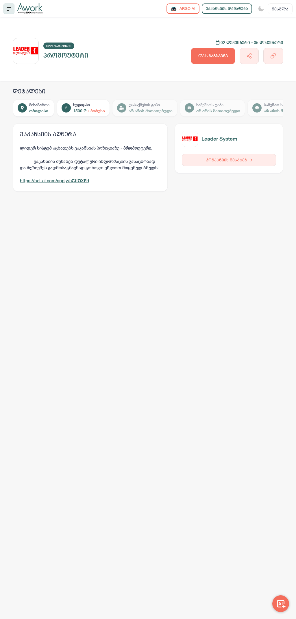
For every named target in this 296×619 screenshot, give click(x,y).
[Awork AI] (280, 603)
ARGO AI (186, 8)
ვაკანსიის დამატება (227, 8)
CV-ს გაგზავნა (213, 56)
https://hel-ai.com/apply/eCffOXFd (54, 180)
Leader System (219, 139)
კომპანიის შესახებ (227, 159)
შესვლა (280, 8)
